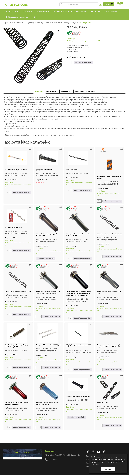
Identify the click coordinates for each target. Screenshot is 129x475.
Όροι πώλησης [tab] (66, 91)
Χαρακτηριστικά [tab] (52, 91)
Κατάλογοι (97, 11)
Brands (27, 11)
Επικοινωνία (112, 11)
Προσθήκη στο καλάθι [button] (83, 62)
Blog (35, 17)
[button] (58, 31)
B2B (120, 3)
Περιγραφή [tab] (39, 91)
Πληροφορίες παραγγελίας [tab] (85, 91)
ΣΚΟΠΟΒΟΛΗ (20, 23)
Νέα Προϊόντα (44, 11)
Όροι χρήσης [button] (95, 464)
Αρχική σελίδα (8, 23)
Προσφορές (82, 11)
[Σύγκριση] (30, 149)
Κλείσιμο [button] (108, 469)
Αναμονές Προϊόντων (64, 11)
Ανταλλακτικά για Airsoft (53, 23)
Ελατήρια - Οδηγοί (70, 23)
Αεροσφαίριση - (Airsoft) (35, 23)
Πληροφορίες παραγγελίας (18, 17)
